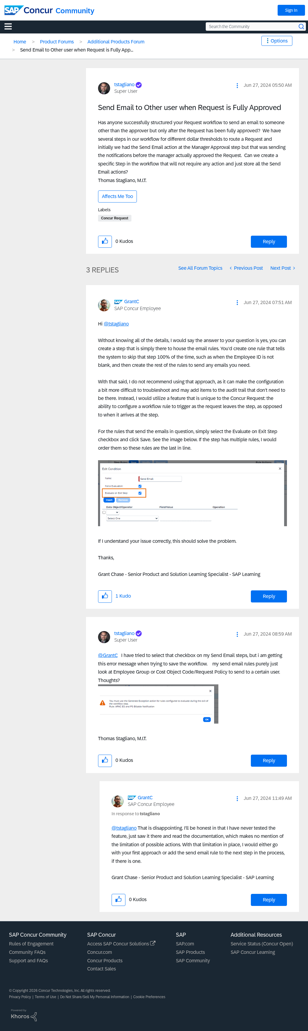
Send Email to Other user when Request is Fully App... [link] (76, 49)
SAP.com (185, 943)
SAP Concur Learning (253, 952)
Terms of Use (45, 997)
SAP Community (193, 960)
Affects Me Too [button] (117, 196)
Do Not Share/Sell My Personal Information (94, 997)
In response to (136, 813)
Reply (269, 241)
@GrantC (108, 655)
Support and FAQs (28, 960)
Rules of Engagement (31, 943)
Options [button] (279, 40)
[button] (237, 85)
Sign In (291, 10)
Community (75, 11)
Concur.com (99, 952)
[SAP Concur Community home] (29, 10)
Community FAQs (27, 952)
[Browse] (11, 26)
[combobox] (256, 26)
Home (20, 41)
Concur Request (114, 218)
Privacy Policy (20, 997)
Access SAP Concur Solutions (118, 943)
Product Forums (57, 41)
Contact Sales (101, 968)
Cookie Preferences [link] (149, 997)
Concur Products (104, 960)
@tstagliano (116, 323)
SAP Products (190, 952)
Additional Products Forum (116, 41)
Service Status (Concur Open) (262, 943)
